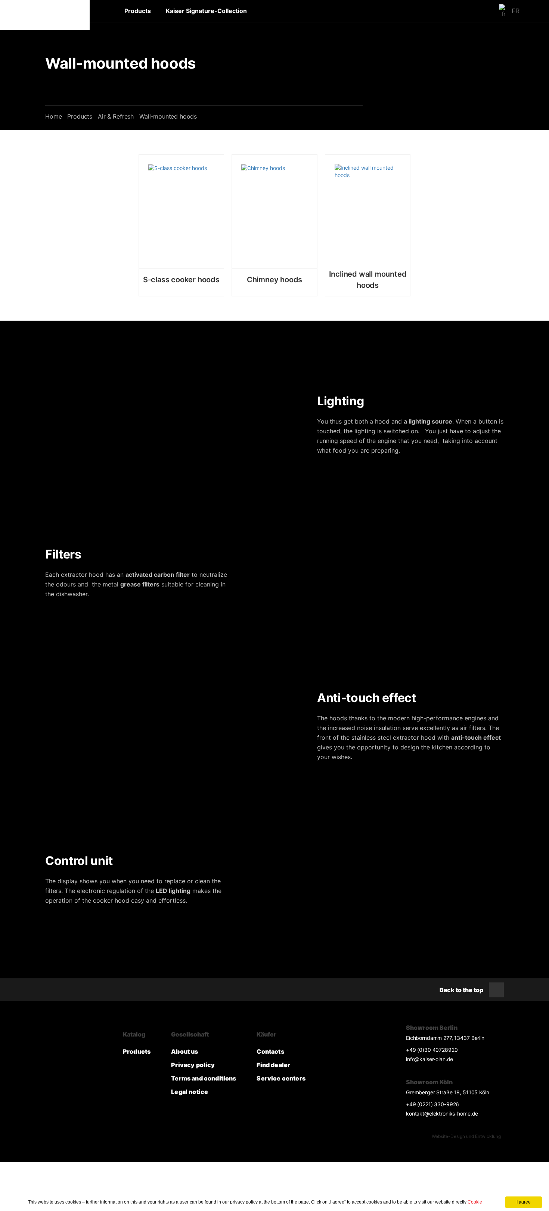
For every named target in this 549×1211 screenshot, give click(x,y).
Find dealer (273, 1065)
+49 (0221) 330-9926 (432, 1104)
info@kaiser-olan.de (429, 1059)
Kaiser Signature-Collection (206, 11)
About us (184, 1051)
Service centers (281, 1078)
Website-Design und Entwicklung (466, 1136)
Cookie (475, 1202)
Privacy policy (193, 1065)
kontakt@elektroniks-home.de (442, 1113)
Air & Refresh (116, 116)
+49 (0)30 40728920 (432, 1050)
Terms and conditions (203, 1078)
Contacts (270, 1051)
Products (137, 11)
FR (516, 11)
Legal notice (189, 1091)
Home (53, 116)
